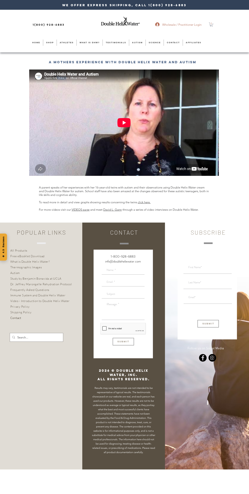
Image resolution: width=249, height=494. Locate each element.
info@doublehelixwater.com (123, 261)
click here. (144, 202)
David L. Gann (112, 209)
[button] (211, 24)
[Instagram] (212, 358)
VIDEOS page (80, 209)
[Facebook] (203, 358)
